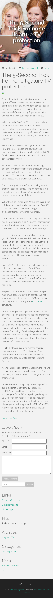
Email (5, 446)
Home (46, 68)
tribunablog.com (17, 589)
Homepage (7, 509)
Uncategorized (9, 551)
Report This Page (9, 418)
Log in (5, 570)
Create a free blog (11, 500)
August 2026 (8, 537)
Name (5, 441)
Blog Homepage (10, 504)
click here (37, 301)
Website (6, 452)
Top (22, 584)
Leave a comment (30, 68)
